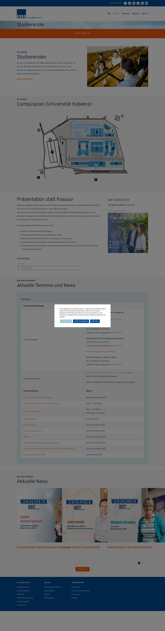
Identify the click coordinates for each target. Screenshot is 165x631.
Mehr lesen (94, 321)
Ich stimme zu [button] (65, 321)
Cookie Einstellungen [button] (81, 321)
